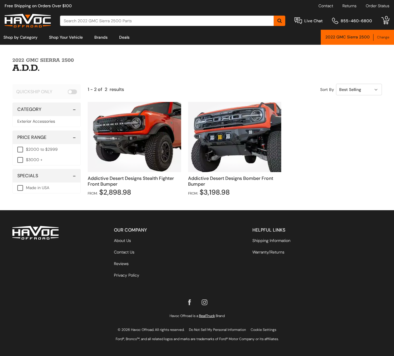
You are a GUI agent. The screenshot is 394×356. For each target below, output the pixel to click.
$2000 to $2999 (42, 149)
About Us (122, 240)
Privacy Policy (126, 275)
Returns (349, 5)
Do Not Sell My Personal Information (217, 329)
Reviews (121, 263)
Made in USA (37, 187)
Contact (325, 5)
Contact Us (124, 252)
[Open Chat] (298, 20)
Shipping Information (271, 240)
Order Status (377, 5)
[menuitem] (20, 37)
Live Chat (313, 21)
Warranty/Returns (268, 252)
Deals (124, 37)
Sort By (327, 89)
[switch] (46, 91)
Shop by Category (20, 37)
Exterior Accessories (36, 121)
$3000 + (34, 159)
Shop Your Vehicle (66, 37)
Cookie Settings (263, 329)
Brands (101, 37)
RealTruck (207, 316)
